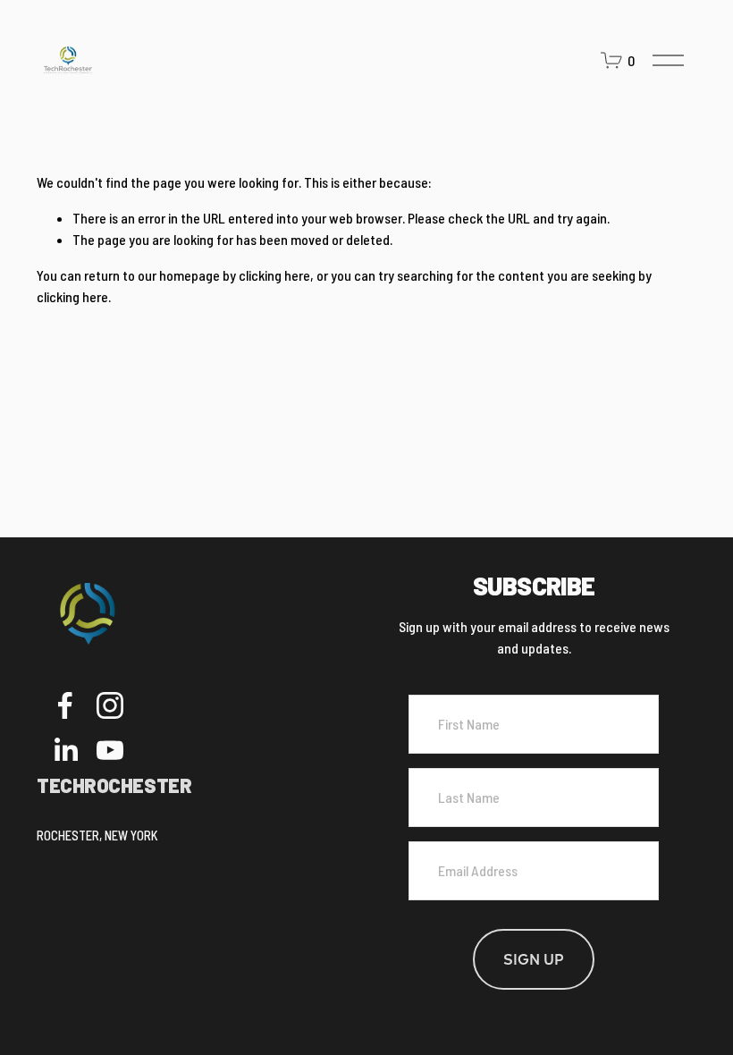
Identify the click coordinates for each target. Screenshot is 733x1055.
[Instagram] (110, 705)
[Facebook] (65, 705)
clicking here (274, 274)
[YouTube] (110, 750)
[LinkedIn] (65, 750)
